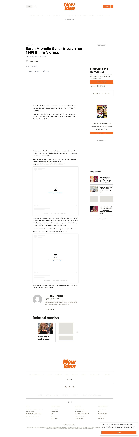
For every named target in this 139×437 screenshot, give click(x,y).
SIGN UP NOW (101, 82)
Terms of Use (101, 86)
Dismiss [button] (119, 432)
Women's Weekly (79, 409)
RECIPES (70, 16)
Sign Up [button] (108, 6)
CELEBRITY (56, 16)
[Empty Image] (94, 199)
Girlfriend (101, 418)
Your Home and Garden (32, 416)
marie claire (102, 409)
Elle (99, 411)
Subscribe (65, 395)
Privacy (48, 395)
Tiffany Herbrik (34, 61)
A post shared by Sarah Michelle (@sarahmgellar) (55, 213)
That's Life (54, 418)
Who (52, 413)
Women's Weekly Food (81, 411)
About (40, 395)
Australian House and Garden (34, 409)
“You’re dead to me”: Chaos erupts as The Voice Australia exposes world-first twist (106, 210)
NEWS (63, 16)
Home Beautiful (30, 411)
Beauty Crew (102, 416)
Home (27, 44)
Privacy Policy (93, 86)
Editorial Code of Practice (92, 395)
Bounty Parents (79, 418)
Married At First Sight (36, 16)
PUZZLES (107, 16)
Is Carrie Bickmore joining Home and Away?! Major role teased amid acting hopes (44, 338)
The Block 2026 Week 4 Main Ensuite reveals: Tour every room (106, 189)
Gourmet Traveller (80, 416)
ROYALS (48, 16)
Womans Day (54, 409)
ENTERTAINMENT (89, 16)
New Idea (54, 416)
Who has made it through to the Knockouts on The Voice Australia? (105, 179)
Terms (56, 395)
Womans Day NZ (55, 411)
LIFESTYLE (99, 16)
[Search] (35, 6)
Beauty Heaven (102, 413)
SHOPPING (78, 16)
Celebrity (33, 44)
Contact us (75, 395)
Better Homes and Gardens (33, 413)
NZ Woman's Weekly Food (82, 413)
